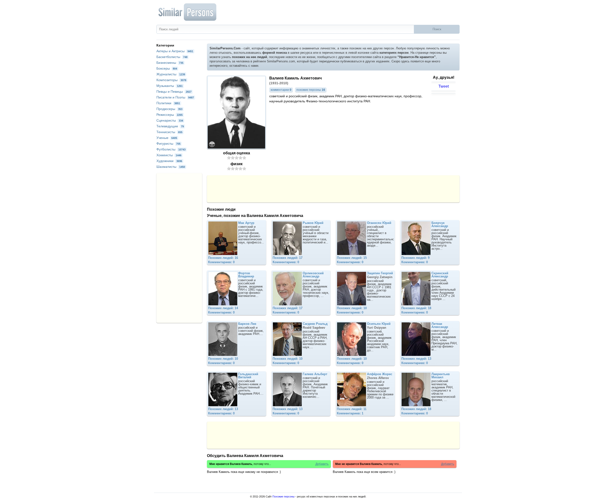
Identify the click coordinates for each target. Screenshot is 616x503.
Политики (168, 103)
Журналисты (170, 74)
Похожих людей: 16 (223, 257)
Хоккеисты (168, 155)
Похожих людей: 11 (351, 409)
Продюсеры (169, 109)
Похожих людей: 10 (352, 308)
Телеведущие (170, 126)
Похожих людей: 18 (416, 308)
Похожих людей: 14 (223, 308)
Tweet (443, 86)
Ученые (166, 138)
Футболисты (171, 149)
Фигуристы (168, 143)
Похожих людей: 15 (352, 257)
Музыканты (169, 86)
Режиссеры (169, 115)
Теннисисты (169, 132)
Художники (169, 161)
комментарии (281, 89)
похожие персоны (310, 89)
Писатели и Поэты (175, 97)
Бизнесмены (169, 63)
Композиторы (171, 80)
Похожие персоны (283, 496)
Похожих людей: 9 (415, 257)
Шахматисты (170, 167)
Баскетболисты (171, 57)
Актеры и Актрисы (174, 51)
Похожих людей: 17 (287, 257)
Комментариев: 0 (221, 262)
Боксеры (166, 68)
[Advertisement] (333, 188)
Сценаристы (169, 120)
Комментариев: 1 (350, 413)
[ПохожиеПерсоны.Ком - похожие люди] (187, 12)
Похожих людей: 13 (416, 358)
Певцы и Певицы (174, 91)
